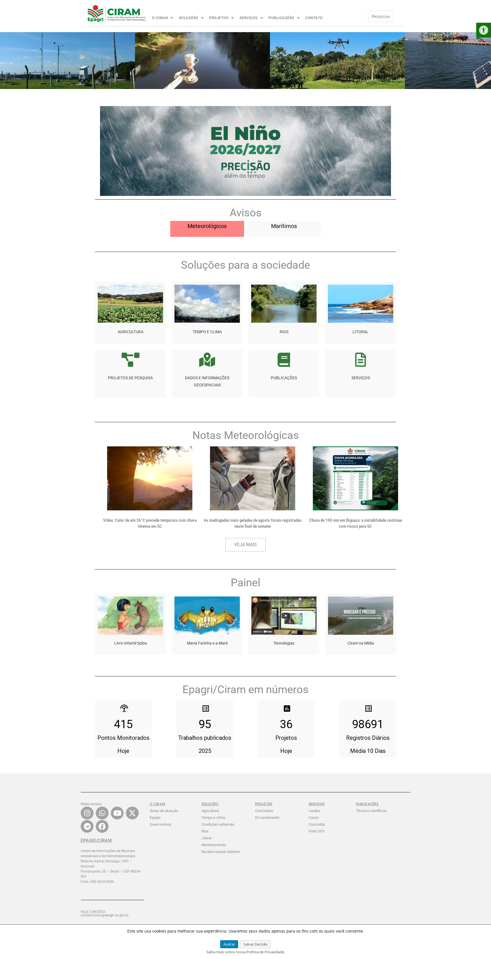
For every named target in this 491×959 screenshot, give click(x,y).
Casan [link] (314, 817)
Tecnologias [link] (283, 643)
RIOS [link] (284, 332)
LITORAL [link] (361, 332)
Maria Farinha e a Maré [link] (207, 643)
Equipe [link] (155, 817)
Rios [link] (205, 831)
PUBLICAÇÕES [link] (281, 18)
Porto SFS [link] (316, 831)
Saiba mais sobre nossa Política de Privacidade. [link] (245, 951)
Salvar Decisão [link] (256, 944)
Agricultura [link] (210, 811)
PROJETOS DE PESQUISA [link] (130, 378)
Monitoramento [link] (213, 845)
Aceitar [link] (229, 944)
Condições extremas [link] (217, 824)
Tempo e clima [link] (213, 817)
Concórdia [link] (317, 824)
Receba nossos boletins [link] (220, 852)
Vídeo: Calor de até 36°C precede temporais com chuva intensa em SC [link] (150, 523)
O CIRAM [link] (160, 18)
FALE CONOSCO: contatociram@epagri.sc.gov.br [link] (105, 913)
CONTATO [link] (314, 18)
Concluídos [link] (264, 811)
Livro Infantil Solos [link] (130, 643)
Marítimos (284, 226)
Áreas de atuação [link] (164, 811)
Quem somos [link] (160, 824)
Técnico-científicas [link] (371, 811)
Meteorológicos (207, 226)
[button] (163, 17)
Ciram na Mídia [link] (361, 643)
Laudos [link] (315, 811)
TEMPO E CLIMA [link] (207, 332)
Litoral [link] (206, 838)
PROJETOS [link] (218, 18)
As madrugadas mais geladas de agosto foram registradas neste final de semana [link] (252, 523)
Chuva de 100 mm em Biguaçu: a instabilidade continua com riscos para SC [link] (355, 523)
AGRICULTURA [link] (130, 332)
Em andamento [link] (267, 817)
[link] (483, 30)
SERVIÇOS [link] (249, 18)
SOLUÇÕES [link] (188, 18)
